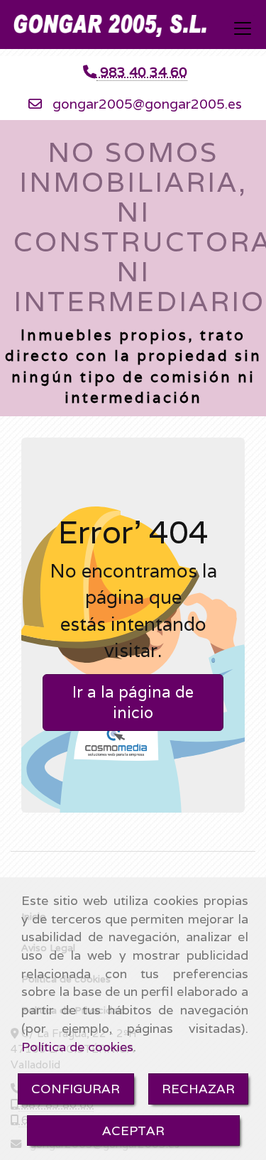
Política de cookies (77, 1047)
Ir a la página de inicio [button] (133, 702)
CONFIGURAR (75, 1088)
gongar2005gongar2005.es (147, 103)
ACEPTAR (133, 1130)
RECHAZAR (198, 1088)
